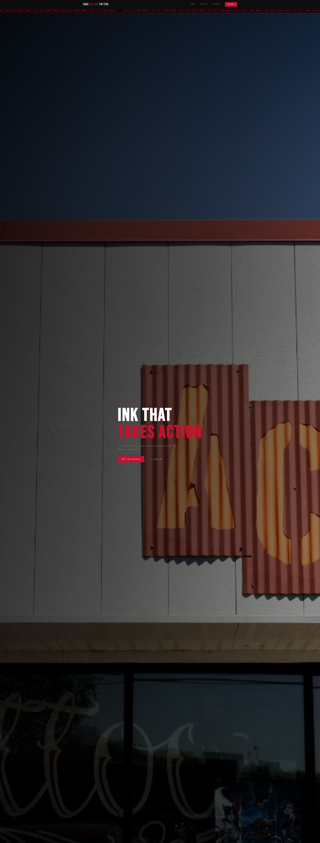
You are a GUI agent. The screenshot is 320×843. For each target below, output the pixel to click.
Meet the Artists (131, 459)
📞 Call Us (156, 459)
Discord (216, 4)
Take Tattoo (95, 4)
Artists (204, 4)
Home (193, 4)
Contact (231, 4)
